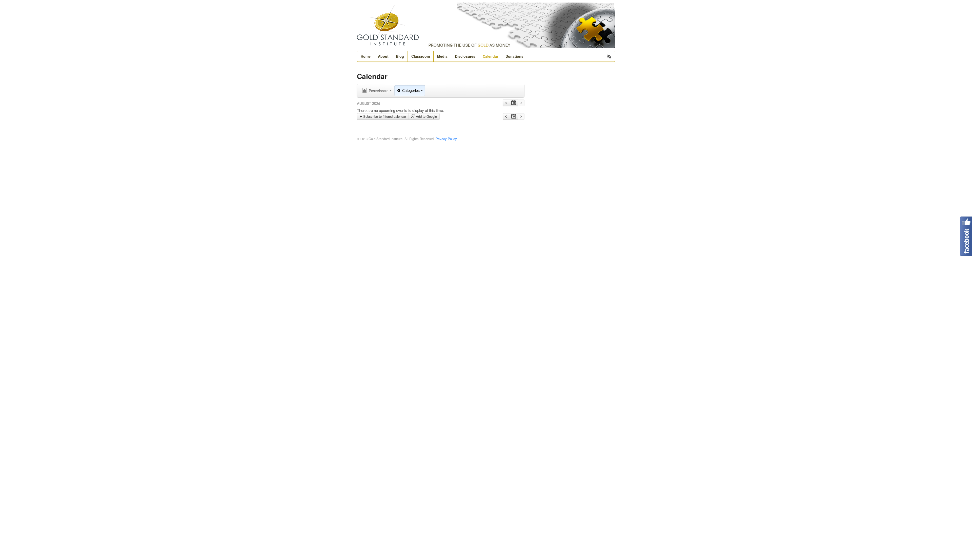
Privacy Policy (446, 138)
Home (366, 56)
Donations (514, 56)
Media (442, 56)
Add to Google (426, 116)
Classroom (420, 56)
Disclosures (465, 56)
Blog (400, 56)
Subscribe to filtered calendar (384, 116)
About (383, 56)
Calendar (490, 56)
